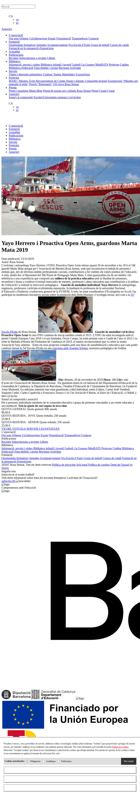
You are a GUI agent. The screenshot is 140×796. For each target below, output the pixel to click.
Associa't (6, 29)
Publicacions (16, 135)
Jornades (41, 45)
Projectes (114, 64)
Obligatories (35, 761)
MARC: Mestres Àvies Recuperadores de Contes (37, 81)
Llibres (51, 58)
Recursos (64, 67)
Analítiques (51, 761)
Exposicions (83, 74)
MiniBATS (101, 64)
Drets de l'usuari (119, 464)
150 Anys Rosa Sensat (66, 84)
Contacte (93, 38)
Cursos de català (119, 45)
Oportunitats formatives (22, 45)
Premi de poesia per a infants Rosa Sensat (67, 90)
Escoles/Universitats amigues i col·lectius (57, 97)
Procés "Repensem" (41, 84)
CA (11, 16)
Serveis (13, 142)
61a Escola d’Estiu (79, 45)
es (17, 22)
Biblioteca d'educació (21, 67)
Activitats (75, 67)
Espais (51, 38)
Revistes (13, 58)
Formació (14, 129)
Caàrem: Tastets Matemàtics (59, 74)
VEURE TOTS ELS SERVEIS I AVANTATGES (30, 428)
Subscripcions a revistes (32, 58)
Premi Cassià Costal (103, 90)
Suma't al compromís (21, 97)
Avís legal (82, 464)
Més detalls (129, 761)
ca (17, 19)
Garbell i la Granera (83, 64)
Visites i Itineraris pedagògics (25, 74)
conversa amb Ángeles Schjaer (70, 348)
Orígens (23, 38)
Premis (13, 148)
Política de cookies (99, 464)
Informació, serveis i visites (24, 64)
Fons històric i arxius (46, 67)
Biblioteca (14, 138)
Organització (63, 38)
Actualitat (14, 132)
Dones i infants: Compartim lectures (86, 81)
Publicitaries (66, 761)
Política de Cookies (120, 747)
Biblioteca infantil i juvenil (56, 64)
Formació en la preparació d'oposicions (31, 48)
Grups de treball (100, 45)
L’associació (16, 125)
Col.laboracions (38, 38)
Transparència (80, 38)
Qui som (14, 38)
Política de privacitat (63, 464)
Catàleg (124, 64)
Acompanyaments (57, 45)
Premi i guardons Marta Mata (25, 90)
